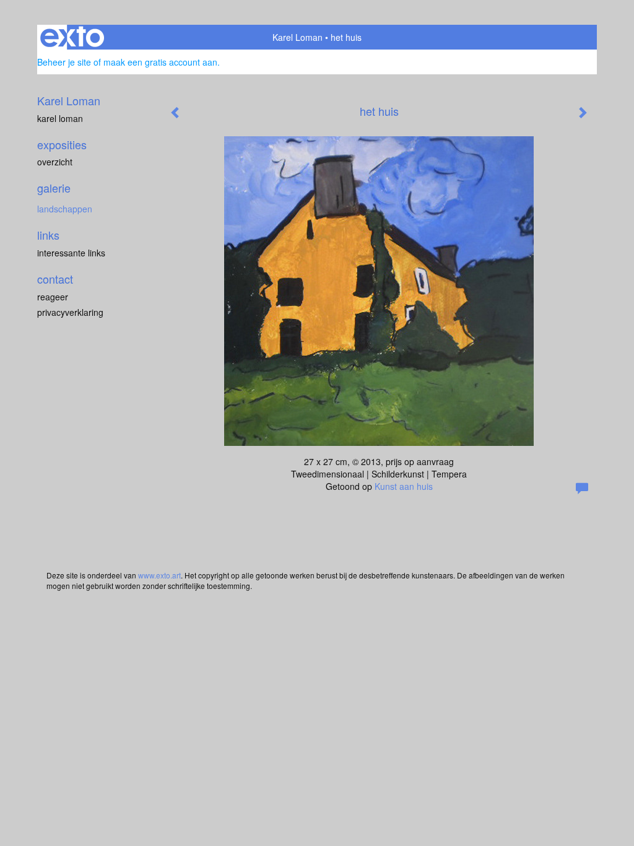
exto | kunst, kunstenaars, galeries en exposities (72, 37)
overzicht (54, 161)
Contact (55, 279)
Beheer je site (64, 62)
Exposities (62, 144)
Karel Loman (297, 37)
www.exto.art (159, 575)
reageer (52, 296)
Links (48, 235)
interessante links (71, 252)
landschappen (64, 209)
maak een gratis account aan (160, 62)
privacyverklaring (70, 312)
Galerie (54, 188)
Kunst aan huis (404, 486)
